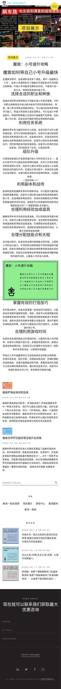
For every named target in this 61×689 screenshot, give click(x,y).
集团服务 (53, 503)
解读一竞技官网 (11, 503)
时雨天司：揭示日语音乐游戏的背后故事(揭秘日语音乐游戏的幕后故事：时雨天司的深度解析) (40, 538)
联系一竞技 (30, 509)
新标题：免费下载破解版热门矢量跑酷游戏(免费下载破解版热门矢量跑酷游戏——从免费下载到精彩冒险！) (40, 575)
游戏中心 (40, 503)
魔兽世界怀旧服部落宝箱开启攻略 (21, 438)
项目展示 (13, 57)
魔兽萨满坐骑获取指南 (15, 392)
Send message (30, 654)
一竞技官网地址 (46, 679)
